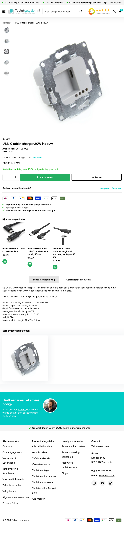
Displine (6, 139)
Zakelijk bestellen (11, 485)
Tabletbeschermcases (44, 476)
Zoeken (81, 11)
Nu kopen (97, 177)
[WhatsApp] (110, 483)
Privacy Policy (10, 503)
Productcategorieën (43, 441)
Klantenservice (10, 441)
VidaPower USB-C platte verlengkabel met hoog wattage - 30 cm (64, 252)
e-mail (21, 409)
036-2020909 (104, 471)
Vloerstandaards (41, 464)
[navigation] (6, 30)
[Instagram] (94, 483)
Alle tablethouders (42, 446)
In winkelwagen (45, 177)
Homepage (7, 23)
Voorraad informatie (13, 479)
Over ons (7, 446)
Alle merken (38, 498)
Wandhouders (39, 452)
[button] (15, 177)
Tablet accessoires (42, 482)
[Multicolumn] (62, 405)
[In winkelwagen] (4, 261)
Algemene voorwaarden (15, 497)
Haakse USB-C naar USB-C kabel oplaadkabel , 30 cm (38, 251)
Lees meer (37, 157)
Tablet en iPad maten (73, 446)
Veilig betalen (9, 491)
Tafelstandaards (41, 458)
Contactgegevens (12, 452)
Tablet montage (40, 470)
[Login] (114, 11)
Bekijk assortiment (4, 11)
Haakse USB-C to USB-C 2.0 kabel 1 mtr (13, 250)
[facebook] (102, 483)
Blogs (65, 473)
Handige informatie (72, 441)
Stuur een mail (106, 475)
